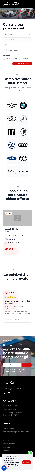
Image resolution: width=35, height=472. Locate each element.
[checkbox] (4, 59)
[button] (4, 468)
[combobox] (17, 34)
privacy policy (16, 371)
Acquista (6, 440)
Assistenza (7, 447)
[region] (17, 235)
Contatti (6, 451)
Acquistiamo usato (9, 444)
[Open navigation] (30, 4)
